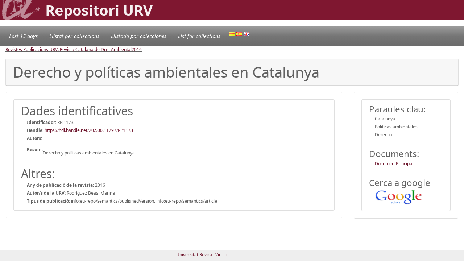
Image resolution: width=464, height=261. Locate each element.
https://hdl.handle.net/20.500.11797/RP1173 (89, 130)
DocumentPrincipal (394, 164)
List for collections (199, 36)
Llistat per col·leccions (74, 36)
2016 (137, 49)
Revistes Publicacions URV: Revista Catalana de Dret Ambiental (68, 49)
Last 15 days (23, 36)
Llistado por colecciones (138, 36)
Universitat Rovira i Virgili (201, 255)
